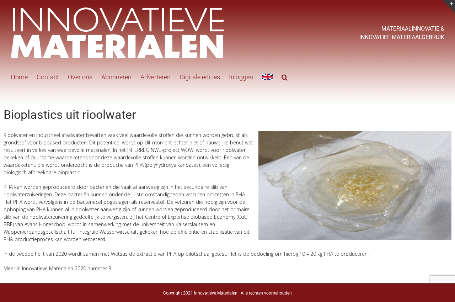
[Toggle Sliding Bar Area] (448, 6)
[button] (285, 76)
